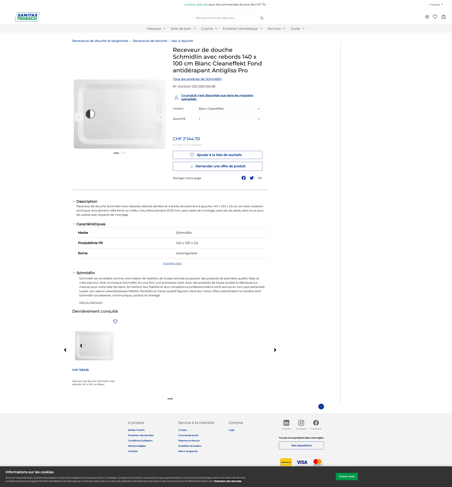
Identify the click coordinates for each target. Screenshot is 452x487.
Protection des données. (228, 481)
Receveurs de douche (150, 41)
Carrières (133, 451)
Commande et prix (188, 435)
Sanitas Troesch (136, 430)
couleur (178, 108)
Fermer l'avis (347, 476)
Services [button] (275, 29)
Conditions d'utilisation (140, 440)
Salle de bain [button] (181, 29)
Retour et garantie (188, 451)
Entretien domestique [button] (241, 29)
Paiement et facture (189, 440)
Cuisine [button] (207, 29)
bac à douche (182, 41)
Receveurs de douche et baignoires (100, 41)
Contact (182, 430)
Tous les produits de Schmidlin (197, 79)
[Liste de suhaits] (435, 17)
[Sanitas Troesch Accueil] (27, 16)
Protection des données (140, 435)
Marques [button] (154, 29)
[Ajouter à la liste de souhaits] (114, 321)
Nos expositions (302, 445)
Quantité (179, 118)
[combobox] (229, 18)
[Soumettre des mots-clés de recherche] (261, 18)
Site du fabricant (91, 302)
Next (160, 117)
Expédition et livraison (190, 446)
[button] (260, 177)
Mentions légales (137, 446)
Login (232, 430)
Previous (79, 117)
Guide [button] (296, 29)
